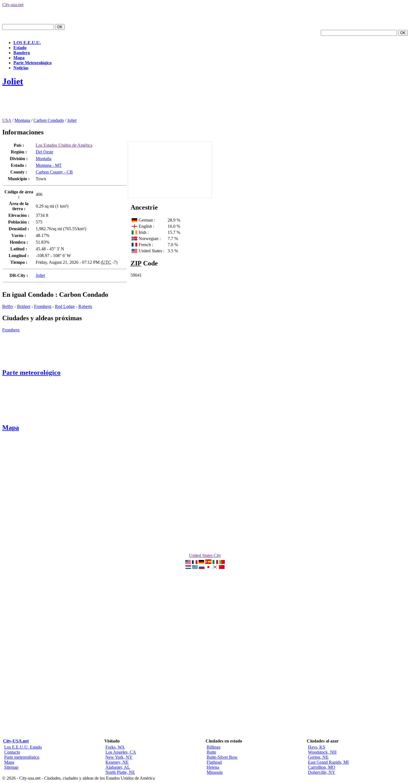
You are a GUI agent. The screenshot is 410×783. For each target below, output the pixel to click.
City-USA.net (16, 741)
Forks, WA (115, 747)
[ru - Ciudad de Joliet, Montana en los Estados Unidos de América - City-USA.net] (201, 567)
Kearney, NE (117, 762)
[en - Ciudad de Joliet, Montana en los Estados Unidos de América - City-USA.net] (188, 562)
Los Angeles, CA (120, 752)
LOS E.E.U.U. (27, 42)
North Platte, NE (120, 772)
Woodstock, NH (322, 752)
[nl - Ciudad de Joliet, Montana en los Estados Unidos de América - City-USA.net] (188, 567)
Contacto (12, 752)
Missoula (215, 772)
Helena (213, 767)
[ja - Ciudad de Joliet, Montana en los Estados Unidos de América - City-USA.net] (208, 567)
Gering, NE (318, 757)
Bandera (21, 52)
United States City (205, 555)
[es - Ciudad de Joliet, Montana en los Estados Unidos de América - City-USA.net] (208, 562)
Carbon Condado (48, 120)
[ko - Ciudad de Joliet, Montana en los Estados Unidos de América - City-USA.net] (215, 567)
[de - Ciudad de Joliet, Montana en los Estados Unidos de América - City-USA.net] (201, 562)
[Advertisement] (103, 105)
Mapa (19, 57)
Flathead (214, 762)
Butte (211, 752)
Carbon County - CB (54, 172)
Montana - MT (49, 165)
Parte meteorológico (31, 372)
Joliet (12, 81)
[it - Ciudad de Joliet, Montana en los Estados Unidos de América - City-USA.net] (215, 562)
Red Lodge (65, 306)
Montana (22, 120)
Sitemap (11, 767)
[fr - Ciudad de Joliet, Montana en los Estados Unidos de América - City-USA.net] (194, 562)
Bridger (23, 306)
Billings (213, 747)
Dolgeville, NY (321, 772)
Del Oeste (44, 152)
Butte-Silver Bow (222, 757)
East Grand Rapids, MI (328, 762)
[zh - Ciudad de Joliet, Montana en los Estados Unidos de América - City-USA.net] (222, 567)
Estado (19, 47)
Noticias (20, 67)
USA (6, 120)
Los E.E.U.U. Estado (23, 747)
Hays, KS (316, 747)
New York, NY (118, 757)
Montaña (43, 158)
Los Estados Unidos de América (64, 145)
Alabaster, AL (117, 767)
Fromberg (42, 306)
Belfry (7, 306)
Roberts (85, 306)
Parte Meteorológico (32, 62)
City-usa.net (12, 4)
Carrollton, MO (321, 767)
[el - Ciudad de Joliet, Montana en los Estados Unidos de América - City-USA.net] (195, 567)
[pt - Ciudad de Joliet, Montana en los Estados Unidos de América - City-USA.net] (222, 562)
